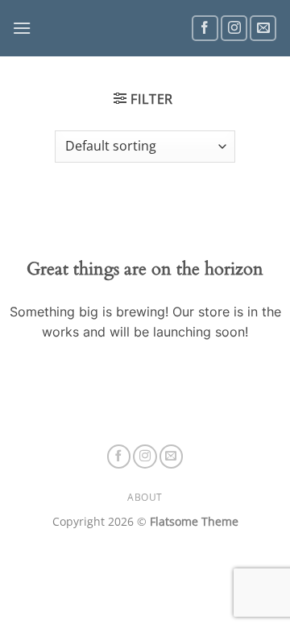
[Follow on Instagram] (234, 28)
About (145, 497)
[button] (21, 28)
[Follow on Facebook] (205, 28)
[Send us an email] (263, 28)
